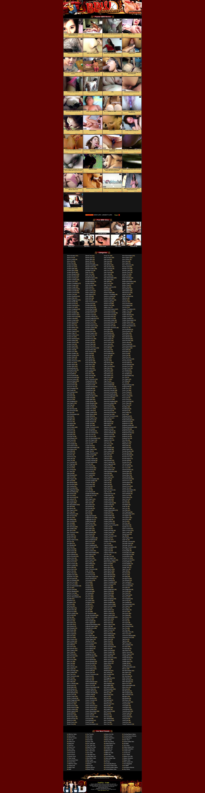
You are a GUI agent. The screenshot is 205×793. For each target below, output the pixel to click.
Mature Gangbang (108, 598)
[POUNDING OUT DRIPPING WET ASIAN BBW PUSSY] (112, 148)
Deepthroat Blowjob (90, 493)
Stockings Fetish (126, 543)
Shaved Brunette (126, 478)
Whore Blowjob (126, 681)
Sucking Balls (125, 550)
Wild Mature (125, 700)
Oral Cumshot (126, 303)
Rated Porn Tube (91, 747)
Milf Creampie (107, 674)
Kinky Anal (106, 445)
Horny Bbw (107, 331)
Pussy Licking (126, 395)
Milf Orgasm (107, 691)
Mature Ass (107, 565)
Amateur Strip (70, 349)
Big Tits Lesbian (71, 613)
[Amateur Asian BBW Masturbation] (73, 148)
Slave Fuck (125, 499)
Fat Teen (87, 611)
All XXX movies (102, 233)
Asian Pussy (70, 456)
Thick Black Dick (126, 632)
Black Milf (69, 644)
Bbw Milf (69, 506)
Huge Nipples (107, 375)
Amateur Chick (71, 281)
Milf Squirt (106, 702)
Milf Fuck (106, 681)
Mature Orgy (107, 626)
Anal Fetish (70, 395)
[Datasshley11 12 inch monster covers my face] (73, 71)
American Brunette (72, 377)
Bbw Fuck (69, 495)
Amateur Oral (70, 329)
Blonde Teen (88, 261)
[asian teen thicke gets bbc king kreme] (112, 71)
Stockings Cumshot (127, 541)
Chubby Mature (89, 414)
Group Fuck (88, 722)
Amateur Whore (71, 364)
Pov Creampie (126, 372)
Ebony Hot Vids (109, 734)
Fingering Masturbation (91, 624)
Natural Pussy (126, 292)
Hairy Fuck (107, 270)
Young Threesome (127, 724)
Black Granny (70, 639)
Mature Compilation (109, 582)
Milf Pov (106, 696)
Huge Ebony (107, 370)
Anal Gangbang (71, 401)
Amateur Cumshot (72, 292)
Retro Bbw (125, 440)
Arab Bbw (69, 419)
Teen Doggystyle (126, 589)
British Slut (88, 300)
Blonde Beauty (71, 689)
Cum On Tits (88, 471)
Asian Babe (70, 432)
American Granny (71, 379)
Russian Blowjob (126, 455)
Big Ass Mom (70, 569)
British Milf (88, 296)
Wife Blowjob (125, 691)
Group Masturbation (90, 724)
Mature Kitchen (108, 609)
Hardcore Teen (108, 305)
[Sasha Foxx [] (112, 129)
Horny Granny (107, 342)
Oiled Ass (124, 298)
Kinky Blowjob (107, 447)
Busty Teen (88, 377)
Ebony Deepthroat (90, 539)
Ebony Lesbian (89, 550)
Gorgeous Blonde (90, 691)
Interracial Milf (107, 405)
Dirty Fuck (88, 510)
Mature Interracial (108, 606)
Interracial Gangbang (109, 401)
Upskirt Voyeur (126, 652)
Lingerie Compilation (109, 547)
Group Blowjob (89, 720)
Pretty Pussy (125, 388)
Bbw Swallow (70, 528)
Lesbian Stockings (108, 530)
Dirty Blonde (88, 506)
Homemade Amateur (109, 309)
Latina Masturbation (109, 471)
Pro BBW (126, 765)
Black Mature (70, 643)
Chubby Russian (89, 419)
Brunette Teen (89, 346)
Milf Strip (106, 705)
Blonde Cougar (71, 696)
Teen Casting (125, 582)
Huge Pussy (107, 377)
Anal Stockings (71, 408)
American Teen (71, 386)
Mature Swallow (108, 652)
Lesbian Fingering (108, 502)
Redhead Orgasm (127, 431)
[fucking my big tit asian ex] (73, 90)
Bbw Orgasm (70, 510)
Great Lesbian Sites (129, 741)
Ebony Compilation (90, 538)
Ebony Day (90, 765)
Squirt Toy (124, 539)
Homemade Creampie (109, 313)
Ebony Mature (89, 554)
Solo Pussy (125, 519)
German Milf (88, 670)
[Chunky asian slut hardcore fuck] (92, 71)
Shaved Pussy (126, 486)
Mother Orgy (125, 285)
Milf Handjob (107, 685)
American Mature (71, 381)
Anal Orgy (69, 405)
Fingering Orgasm (90, 626)
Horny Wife (107, 357)
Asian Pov (69, 455)
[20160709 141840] (92, 168)
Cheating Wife (89, 394)
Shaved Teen (125, 488)
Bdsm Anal (70, 534)
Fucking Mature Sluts (110, 769)
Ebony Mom (88, 558)
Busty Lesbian (89, 370)
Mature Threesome (109, 657)
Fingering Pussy (89, 628)
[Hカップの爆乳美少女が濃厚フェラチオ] (112, 110)
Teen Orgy (125, 608)
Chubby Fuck (88, 408)
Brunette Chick (89, 313)
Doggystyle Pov (89, 519)
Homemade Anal (108, 311)
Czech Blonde (89, 491)
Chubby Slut (88, 423)
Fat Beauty (88, 587)
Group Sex (107, 255)
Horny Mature (107, 346)
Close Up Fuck (89, 436)
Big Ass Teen (70, 573)
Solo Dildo (125, 510)
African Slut (70, 261)
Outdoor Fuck (125, 316)
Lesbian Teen (107, 534)
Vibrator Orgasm (126, 654)
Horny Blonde (107, 333)
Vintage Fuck (125, 659)
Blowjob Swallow (89, 268)
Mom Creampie (108, 720)
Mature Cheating (108, 580)
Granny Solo (88, 715)
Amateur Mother (71, 327)
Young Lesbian (126, 716)
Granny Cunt (88, 702)
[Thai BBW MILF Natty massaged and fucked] (92, 33)
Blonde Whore (89, 263)
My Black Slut (109, 747)
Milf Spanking (107, 700)
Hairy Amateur (107, 257)
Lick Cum (106, 543)
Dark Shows (87, 233)
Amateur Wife (70, 366)
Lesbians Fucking (108, 541)
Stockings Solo (126, 545)
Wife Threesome (126, 694)
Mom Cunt (106, 722)
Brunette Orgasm (89, 333)
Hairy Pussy (107, 283)
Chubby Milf (88, 416)
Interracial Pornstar (109, 412)
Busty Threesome (90, 379)
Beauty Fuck (70, 538)
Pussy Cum (125, 390)
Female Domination (90, 615)
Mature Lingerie (108, 615)
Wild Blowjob (125, 698)
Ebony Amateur (89, 525)
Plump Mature (126, 348)
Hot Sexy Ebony (109, 741)
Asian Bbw (70, 434)
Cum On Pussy (89, 469)
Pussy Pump (125, 399)
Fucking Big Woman (110, 763)
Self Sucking (125, 464)
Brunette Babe (89, 305)
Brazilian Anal (88, 279)
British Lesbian (89, 292)
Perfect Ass (125, 327)
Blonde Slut (70, 724)
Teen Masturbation (127, 604)
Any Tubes (89, 736)
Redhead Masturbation (128, 427)
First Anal (87, 630)
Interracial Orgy (108, 410)
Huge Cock (107, 364)
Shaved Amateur (126, 469)
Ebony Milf (88, 556)
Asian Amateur (71, 427)
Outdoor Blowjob (126, 314)
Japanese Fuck (108, 434)
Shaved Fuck (125, 480)
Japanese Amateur (109, 427)
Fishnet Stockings (90, 637)
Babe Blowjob (70, 475)
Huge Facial (107, 372)
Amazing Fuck (71, 372)
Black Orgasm (71, 650)
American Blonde (71, 375)
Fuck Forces (71, 752)
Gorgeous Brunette (90, 692)
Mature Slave (107, 639)
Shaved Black (126, 475)
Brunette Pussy (89, 338)
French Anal (88, 644)
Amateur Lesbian (71, 320)
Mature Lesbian (108, 613)
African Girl (70, 257)
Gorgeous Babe (89, 689)
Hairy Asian (107, 261)
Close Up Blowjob (90, 431)
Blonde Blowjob (71, 692)
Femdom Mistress (90, 617)
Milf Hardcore (107, 687)
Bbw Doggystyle (71, 490)
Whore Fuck (125, 683)
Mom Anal (106, 716)
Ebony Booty (88, 534)
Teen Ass (124, 574)
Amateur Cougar (71, 285)
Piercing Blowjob (126, 329)
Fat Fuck (87, 597)
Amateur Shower (71, 342)
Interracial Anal (108, 383)
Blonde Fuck (70, 703)
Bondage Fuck (89, 270)
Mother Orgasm (126, 283)
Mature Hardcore (108, 604)
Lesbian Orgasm (108, 517)
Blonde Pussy (70, 722)
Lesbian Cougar (108, 497)
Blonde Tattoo (88, 259)
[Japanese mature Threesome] (92, 187)
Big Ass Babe (70, 552)
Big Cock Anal (70, 578)
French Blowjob (89, 646)
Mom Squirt (125, 263)
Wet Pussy (125, 674)
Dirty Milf (87, 512)
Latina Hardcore (108, 467)
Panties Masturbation (127, 325)
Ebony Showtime (109, 738)
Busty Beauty (88, 359)
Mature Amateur (108, 561)
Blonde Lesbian (71, 709)
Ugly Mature (125, 650)
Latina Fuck (107, 466)
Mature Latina (107, 611)
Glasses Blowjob (89, 683)
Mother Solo (125, 287)
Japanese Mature (108, 436)
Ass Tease (70, 471)
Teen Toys (125, 630)
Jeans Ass (106, 442)
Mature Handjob (108, 602)
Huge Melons (107, 373)
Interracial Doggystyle (109, 395)
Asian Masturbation (72, 447)
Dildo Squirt (88, 502)
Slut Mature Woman (129, 767)
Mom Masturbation (127, 255)
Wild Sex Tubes (71, 233)
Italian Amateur (108, 418)
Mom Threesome (126, 265)
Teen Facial (125, 591)
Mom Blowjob (107, 718)
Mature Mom (107, 619)
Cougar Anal (88, 445)
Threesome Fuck (126, 637)
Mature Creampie (108, 584)
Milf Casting (107, 672)
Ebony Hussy (108, 736)
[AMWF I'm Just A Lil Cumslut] (73, 129)
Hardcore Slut (107, 303)
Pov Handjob (125, 373)
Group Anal (88, 718)
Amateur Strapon (71, 348)
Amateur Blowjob (71, 274)
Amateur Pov (70, 336)
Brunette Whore (89, 349)
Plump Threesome (127, 359)
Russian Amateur (126, 451)
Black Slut (69, 663)
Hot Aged (126, 743)
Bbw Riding (70, 519)
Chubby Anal (88, 397)
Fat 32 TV (107, 760)
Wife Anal (124, 689)
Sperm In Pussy (126, 530)
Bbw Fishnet (70, 493)
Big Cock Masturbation (73, 585)
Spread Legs (125, 534)
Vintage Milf (125, 663)
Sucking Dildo (125, 561)
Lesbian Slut (107, 526)
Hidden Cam (107, 307)
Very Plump (127, 769)
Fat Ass (87, 584)
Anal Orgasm (70, 403)
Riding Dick (125, 443)
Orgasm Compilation (127, 309)
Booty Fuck (88, 274)
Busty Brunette (89, 362)
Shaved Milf (125, 484)
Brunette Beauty (89, 307)
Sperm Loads (125, 532)
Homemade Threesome (110, 327)
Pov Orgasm (125, 379)
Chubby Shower (89, 421)
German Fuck (89, 665)
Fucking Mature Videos (130, 734)
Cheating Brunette (90, 383)
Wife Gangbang (126, 692)
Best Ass (69, 541)
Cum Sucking (89, 473)
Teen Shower (125, 617)
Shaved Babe (125, 471)
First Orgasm (88, 635)
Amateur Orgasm (71, 331)
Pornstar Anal (125, 360)
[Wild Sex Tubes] (131, 33)
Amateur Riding (71, 340)
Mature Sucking (108, 650)
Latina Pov (106, 480)
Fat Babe (87, 585)
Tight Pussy (125, 643)
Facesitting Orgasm (90, 576)
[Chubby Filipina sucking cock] (131, 129)
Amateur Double (71, 301)
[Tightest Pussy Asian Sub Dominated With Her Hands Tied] (73, 187)
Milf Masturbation (108, 689)
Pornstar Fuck (126, 366)
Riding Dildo (125, 445)
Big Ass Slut (70, 571)
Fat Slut (87, 609)
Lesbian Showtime (128, 749)
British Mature (89, 294)
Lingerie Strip (107, 550)
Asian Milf (69, 451)
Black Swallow (71, 672)
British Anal (88, 287)
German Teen (89, 672)
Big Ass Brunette (71, 556)
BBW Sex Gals (109, 752)
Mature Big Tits (108, 571)
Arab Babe (70, 418)
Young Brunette (126, 711)
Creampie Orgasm (90, 458)
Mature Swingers (108, 654)
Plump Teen (125, 357)
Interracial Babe (108, 384)
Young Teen (125, 722)
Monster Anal (125, 266)
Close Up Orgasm (90, 440)
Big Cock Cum (71, 582)
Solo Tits (124, 521)
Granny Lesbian (89, 709)
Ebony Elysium (91, 767)
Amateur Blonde (71, 272)
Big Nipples (70, 602)
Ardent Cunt (133, 233)
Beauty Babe (70, 536)
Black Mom (70, 646)
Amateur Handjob (71, 313)
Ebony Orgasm (89, 560)
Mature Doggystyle (109, 589)
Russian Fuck (126, 456)
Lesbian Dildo (107, 499)
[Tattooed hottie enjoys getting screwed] (112, 52)
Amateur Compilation (72, 283)
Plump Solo (125, 355)
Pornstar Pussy (126, 368)
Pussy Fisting (125, 392)
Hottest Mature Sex (129, 747)
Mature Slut (107, 641)
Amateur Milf (70, 324)
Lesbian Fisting (108, 504)
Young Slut (125, 718)
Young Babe (125, 705)
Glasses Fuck (89, 685)
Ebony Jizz (88, 549)
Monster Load (125, 270)
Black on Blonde (71, 683)
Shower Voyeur (126, 491)
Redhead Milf (125, 429)
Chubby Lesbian (89, 412)
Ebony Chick (88, 536)
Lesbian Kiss (107, 506)
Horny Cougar (107, 338)
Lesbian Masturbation (109, 510)
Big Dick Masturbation (73, 597)
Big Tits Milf (70, 615)
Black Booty (70, 630)
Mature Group (107, 600)
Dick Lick (87, 497)
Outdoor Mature (126, 322)
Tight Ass (124, 641)
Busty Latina (88, 368)
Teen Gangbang (126, 598)
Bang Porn (71, 246)
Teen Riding (125, 615)
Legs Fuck (106, 491)
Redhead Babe (126, 418)
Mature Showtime (128, 758)
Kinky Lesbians (108, 451)
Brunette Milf (88, 329)
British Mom (88, 298)
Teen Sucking (125, 624)
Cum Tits (87, 477)
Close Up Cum (89, 434)
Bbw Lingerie (70, 502)
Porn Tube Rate (91, 743)
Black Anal (70, 619)
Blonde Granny (71, 705)
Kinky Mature (107, 453)
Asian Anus (70, 431)
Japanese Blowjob (108, 432)
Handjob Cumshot (108, 287)
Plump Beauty (126, 335)
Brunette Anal (88, 303)
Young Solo (125, 720)
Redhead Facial (126, 421)
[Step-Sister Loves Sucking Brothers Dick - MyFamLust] (92, 148)
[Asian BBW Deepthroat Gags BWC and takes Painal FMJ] (131, 71)
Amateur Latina (71, 318)
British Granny (89, 290)
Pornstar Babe (126, 362)
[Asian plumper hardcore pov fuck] (131, 90)
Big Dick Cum (70, 593)
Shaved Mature (126, 482)
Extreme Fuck (89, 574)
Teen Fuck (125, 597)
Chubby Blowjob (89, 403)
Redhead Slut (125, 434)
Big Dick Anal (70, 589)
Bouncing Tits (88, 276)
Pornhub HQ (133, 246)
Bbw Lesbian (70, 501)
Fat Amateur (88, 580)
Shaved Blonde (126, 477)
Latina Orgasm (108, 477)
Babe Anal (69, 473)
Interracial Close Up (109, 388)
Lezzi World (127, 754)
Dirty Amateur (89, 504)
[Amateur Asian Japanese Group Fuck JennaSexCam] (131, 110)
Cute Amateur (89, 484)
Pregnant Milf (125, 386)
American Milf (70, 383)
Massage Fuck (108, 556)
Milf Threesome (108, 711)
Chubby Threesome (90, 427)
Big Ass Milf (70, 567)
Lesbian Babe (107, 495)
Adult (69, 769)
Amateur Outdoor (71, 335)
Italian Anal (106, 419)
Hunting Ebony (109, 745)
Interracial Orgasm (109, 408)
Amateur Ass (70, 266)
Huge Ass (106, 360)
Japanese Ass (107, 429)
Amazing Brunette (71, 370)
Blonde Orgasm (71, 716)
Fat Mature (88, 602)
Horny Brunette (108, 335)
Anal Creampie (71, 392)
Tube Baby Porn (91, 754)
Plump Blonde (126, 336)
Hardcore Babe (108, 292)
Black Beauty (70, 626)
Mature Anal (107, 563)
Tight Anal (124, 639)
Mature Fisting (107, 595)
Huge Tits (106, 379)
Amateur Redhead (72, 338)
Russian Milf (125, 460)
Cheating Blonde (89, 381)
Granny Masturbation (90, 711)
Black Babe (70, 622)
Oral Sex (124, 307)
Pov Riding (125, 381)
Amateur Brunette (71, 276)
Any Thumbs (90, 734)
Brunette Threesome (90, 348)
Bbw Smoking (70, 521)
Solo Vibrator (125, 525)
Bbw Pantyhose (71, 514)
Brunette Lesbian (89, 327)
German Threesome (90, 674)
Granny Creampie (90, 700)
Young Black (125, 707)
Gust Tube (89, 738)
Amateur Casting (71, 277)
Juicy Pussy (107, 443)
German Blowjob (89, 661)
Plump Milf (125, 349)
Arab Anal (69, 416)
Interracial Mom (108, 407)
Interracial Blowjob (108, 386)
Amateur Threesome (72, 360)
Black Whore (70, 680)
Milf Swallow (107, 709)
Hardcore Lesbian (108, 296)
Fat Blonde (88, 589)
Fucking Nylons (128, 738)
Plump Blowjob (126, 338)
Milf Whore (106, 715)
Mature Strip (107, 648)
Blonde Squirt (88, 257)
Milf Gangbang (107, 683)
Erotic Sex (88, 571)
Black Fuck (70, 637)
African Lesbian (71, 259)
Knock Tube (90, 741)
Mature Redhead (108, 633)
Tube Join (118, 233)
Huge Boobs (107, 362)
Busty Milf (88, 372)
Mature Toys (107, 659)
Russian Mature (126, 458)
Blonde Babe (70, 687)
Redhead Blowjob (126, 419)
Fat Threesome (89, 613)
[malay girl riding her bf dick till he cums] (131, 148)
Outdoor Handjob (126, 318)
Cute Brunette (89, 486)
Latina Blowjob (107, 460)
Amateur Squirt (71, 346)
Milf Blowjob (107, 670)
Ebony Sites (108, 739)
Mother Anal (125, 276)
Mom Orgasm (126, 257)
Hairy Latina (107, 274)
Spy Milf (124, 536)
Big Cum (69, 587)
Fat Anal (87, 582)
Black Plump (70, 654)
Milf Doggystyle (108, 678)
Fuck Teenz (127, 739)
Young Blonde (125, 709)
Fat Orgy (87, 608)
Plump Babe (125, 333)
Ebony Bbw (88, 530)
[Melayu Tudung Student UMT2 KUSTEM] (131, 168)
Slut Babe (124, 501)
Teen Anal (124, 573)
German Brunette (89, 663)
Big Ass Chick (70, 558)
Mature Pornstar (108, 630)
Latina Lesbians (108, 469)
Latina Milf (106, 473)
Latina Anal (107, 456)
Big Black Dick (71, 574)
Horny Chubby (107, 336)
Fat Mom (87, 606)
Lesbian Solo (107, 528)
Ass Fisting (70, 466)
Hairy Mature (107, 279)
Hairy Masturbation (109, 277)
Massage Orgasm (108, 558)
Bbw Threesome (71, 532)
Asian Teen (70, 458)
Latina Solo (107, 484)
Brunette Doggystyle (90, 318)
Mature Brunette (108, 576)
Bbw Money (70, 508)
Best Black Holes (91, 758)
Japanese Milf (107, 438)
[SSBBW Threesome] (73, 206)
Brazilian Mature (89, 281)
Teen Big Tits (125, 578)
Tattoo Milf (125, 571)
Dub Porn (86, 246)
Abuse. (108, 790)
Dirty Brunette (89, 508)
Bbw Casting (70, 486)
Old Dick (124, 300)
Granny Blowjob (89, 698)
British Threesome (90, 301)
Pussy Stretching (126, 401)
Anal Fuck (69, 399)
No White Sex (109, 749)
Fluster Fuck (102, 246)
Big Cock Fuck (71, 584)
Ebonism (89, 763)
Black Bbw (70, 624)
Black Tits (69, 678)
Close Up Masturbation (91, 438)
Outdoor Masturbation (128, 320)
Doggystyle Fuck (89, 517)
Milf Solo (106, 698)
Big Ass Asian (70, 550)
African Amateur (71, 255)
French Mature (89, 648)
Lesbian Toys (107, 539)
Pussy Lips (125, 397)
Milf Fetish (106, 680)
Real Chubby (125, 412)
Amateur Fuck (70, 307)
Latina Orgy (107, 478)
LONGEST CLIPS (107, 215)
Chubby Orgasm (89, 418)
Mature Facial (107, 591)
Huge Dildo (107, 368)
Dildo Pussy (88, 501)
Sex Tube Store (91, 750)
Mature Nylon (107, 622)
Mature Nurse (107, 620)
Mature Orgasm (108, 624)
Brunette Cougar (89, 314)
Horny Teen (107, 355)
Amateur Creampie (72, 289)
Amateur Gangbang (72, 309)
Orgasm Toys (125, 311)
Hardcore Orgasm (108, 300)
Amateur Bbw (70, 270)
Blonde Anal (70, 685)
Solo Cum (124, 508)
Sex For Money (126, 466)
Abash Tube (71, 767)
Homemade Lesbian (109, 320)
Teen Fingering (126, 595)
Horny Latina (107, 344)
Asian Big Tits (70, 436)
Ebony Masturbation (90, 552)
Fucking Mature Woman (130, 736)
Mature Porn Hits (128, 756)
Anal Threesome (71, 410)
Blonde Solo (88, 255)
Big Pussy (69, 606)
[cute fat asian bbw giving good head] (112, 33)
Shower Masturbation (127, 490)
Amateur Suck (71, 351)
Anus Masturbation (72, 414)
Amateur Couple (71, 287)
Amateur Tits (70, 362)
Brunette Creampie (90, 316)
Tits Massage (125, 648)
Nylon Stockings (126, 296)
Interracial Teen (108, 414)
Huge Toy (106, 381)
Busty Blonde (88, 360)
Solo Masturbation (127, 514)
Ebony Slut (88, 565)
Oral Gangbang (126, 305)
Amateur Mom (71, 325)
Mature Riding (107, 635)
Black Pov (69, 657)
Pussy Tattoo (125, 403)
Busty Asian (88, 355)
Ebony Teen (88, 567)
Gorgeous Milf (89, 694)
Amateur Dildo (70, 298)
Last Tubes (118, 246)
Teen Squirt (125, 622)
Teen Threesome (126, 626)
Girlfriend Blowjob (90, 681)
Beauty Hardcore (71, 539)
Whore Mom (125, 687)
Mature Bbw (107, 567)
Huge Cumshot (108, 366)
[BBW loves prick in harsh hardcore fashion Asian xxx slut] (131, 187)
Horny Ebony (107, 340)
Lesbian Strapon (108, 532)
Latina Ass (106, 458)
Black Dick (70, 635)
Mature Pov (107, 632)
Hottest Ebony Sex (110, 743)
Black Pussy (70, 659)
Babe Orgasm (70, 478)
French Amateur (89, 643)
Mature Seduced (108, 637)
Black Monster (71, 648)
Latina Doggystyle (108, 464)
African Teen (70, 263)
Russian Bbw (125, 453)
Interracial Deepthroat (109, 394)
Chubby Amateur (89, 395)
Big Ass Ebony (71, 560)
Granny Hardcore (90, 705)
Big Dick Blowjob (71, 591)
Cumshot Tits (88, 482)
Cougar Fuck (88, 447)
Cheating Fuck (89, 384)
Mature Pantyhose (108, 628)
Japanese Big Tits (108, 431)
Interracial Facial (108, 397)
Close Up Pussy (89, 442)
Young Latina (125, 715)
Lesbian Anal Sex (108, 493)
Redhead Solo (126, 436)
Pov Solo (124, 383)
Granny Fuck (88, 703)
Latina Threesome (108, 490)
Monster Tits (125, 274)
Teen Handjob (125, 602)
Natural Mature (126, 290)
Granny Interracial (90, 707)
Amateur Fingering (72, 305)
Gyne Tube (90, 739)
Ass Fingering (70, 464)
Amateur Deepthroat (72, 296)
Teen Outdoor (125, 609)
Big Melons (70, 600)
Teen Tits (124, 628)
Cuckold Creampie (90, 460)
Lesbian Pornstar (108, 523)
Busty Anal (88, 353)
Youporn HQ (71, 765)
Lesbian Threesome (109, 536)
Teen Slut (124, 619)
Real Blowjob (125, 408)
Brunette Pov (88, 336)
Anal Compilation (71, 388)
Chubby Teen (88, 425)
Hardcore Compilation (109, 294)
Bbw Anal (69, 480)
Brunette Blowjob (89, 311)
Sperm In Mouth (126, 528)
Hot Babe (106, 359)
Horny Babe (107, 329)
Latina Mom (107, 475)
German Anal (88, 657)
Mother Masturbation (127, 281)
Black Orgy (70, 652)
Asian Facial (70, 440)
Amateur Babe (71, 268)
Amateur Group (71, 311)
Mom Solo (125, 261)
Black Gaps (90, 760)
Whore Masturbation (127, 685)
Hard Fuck (106, 290)
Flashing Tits (88, 641)
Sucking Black (126, 556)
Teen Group (125, 600)
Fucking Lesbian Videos (111, 767)
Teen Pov (124, 611)
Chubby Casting (89, 405)
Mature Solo (107, 643)
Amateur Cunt (70, 294)
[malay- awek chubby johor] (92, 52)
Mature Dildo (107, 587)
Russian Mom (126, 462)
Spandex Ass (125, 526)
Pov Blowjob (125, 370)
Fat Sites (107, 762)
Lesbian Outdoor (108, 521)
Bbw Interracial (71, 497)
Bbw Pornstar (70, 515)
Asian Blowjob (70, 438)
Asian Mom (70, 453)
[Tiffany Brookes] (92, 129)
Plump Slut (125, 353)
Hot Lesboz (127, 745)
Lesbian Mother (108, 515)
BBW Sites (108, 754)
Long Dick (106, 554)
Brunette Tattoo (89, 344)
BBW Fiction (108, 750)
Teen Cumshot (126, 585)
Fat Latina (88, 598)
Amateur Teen (70, 359)
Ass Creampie (71, 462)
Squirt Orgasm (126, 538)
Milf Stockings (107, 703)
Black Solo (70, 665)
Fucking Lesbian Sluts (111, 765)
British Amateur (89, 285)
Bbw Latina (70, 499)
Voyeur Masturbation (127, 667)
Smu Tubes (90, 752)
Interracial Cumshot (109, 392)
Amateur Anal (70, 265)
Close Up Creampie (90, 432)
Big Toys (69, 617)
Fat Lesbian (88, 600)
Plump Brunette (126, 340)
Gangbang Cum (89, 654)
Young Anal (125, 703)
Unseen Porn (71, 762)
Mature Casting (108, 578)
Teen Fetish (125, 593)
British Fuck (88, 289)
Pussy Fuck (125, 394)
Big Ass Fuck (70, 561)
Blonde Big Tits (71, 691)
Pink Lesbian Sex (128, 762)
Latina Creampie (108, 462)
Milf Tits (106, 713)
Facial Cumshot (89, 578)
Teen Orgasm (125, 606)
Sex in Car (125, 467)
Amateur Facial (71, 303)
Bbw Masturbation (71, 504)
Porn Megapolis (128, 763)
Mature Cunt (107, 585)
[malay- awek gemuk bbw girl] (92, 110)
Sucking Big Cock (127, 552)
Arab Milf (69, 425)
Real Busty (125, 410)
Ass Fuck (69, 467)
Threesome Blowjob (127, 635)
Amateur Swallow (71, 353)
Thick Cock (125, 633)
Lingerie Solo (107, 549)
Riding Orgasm (126, 449)
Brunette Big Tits (89, 309)
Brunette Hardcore (90, 325)
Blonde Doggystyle (72, 700)
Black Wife (70, 681)
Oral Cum (124, 301)
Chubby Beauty (89, 401)
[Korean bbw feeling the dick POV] (73, 110)
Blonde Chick (70, 694)
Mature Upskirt (108, 661)
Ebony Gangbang (90, 545)
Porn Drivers (71, 754)
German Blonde (89, 659)
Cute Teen (88, 490)
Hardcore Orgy (108, 301)
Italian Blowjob (107, 421)
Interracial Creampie (109, 390)
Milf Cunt (106, 676)
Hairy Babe (107, 263)
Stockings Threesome (128, 547)
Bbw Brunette (70, 484)
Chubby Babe (89, 399)
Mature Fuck (107, 597)
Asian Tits (69, 460)
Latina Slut (106, 482)
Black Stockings (71, 670)
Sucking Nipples (126, 563)
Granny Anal (88, 696)
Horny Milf (106, 348)
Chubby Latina (89, 410)
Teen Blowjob (125, 580)
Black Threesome (71, 676)
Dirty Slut (87, 514)
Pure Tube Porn (91, 745)
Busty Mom (88, 373)
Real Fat (124, 414)
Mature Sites (127, 760)
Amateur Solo (70, 344)
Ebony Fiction (90, 769)
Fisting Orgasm (89, 639)
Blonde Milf (70, 713)
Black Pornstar (71, 656)
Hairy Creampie (108, 268)
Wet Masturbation (126, 670)
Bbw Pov (69, 517)
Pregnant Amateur (127, 384)
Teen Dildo (125, 587)
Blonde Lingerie (71, 711)
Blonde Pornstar (71, 718)
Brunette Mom (89, 331)
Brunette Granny (89, 324)
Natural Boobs (126, 289)
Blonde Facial (70, 702)
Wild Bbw (124, 696)
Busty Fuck (88, 366)
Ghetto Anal (88, 676)
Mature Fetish (107, 593)
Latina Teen (107, 488)
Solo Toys (124, 523)
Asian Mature (70, 449)
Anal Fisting (70, 397)
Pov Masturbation (126, 375)
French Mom (88, 652)
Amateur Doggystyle (72, 300)
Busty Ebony (88, 364)
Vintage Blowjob (126, 657)
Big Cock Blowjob (71, 580)
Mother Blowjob (126, 277)
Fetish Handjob (89, 620)
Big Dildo (69, 598)
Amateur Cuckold (71, 290)
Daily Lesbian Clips (110, 758)
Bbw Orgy (69, 512)
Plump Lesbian (126, 344)
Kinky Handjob (107, 449)
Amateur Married (71, 322)
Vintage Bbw (125, 656)
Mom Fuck (107, 724)
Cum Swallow (89, 475)
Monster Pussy (126, 272)
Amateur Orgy (70, 333)
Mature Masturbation (109, 617)
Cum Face (88, 464)
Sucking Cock (126, 558)
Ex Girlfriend (88, 573)
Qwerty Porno (72, 756)
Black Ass (69, 620)
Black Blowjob (70, 628)
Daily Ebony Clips (91, 762)
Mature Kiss (107, 608)
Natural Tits (125, 294)
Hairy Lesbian (107, 276)
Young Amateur (126, 702)
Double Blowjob (89, 521)
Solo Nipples (125, 515)
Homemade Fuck (108, 318)
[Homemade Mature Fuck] (73, 52)
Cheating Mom (89, 390)
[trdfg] (112, 90)
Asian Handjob (71, 443)
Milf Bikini (106, 668)
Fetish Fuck (88, 619)
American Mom (71, 384)
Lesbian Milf (107, 512)
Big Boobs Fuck (71, 576)
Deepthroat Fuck (89, 495)
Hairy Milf (106, 281)
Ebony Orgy (88, 561)
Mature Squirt (107, 644)
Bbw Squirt (70, 525)
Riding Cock (125, 442)
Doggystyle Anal (89, 515)
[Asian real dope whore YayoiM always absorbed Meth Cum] (73, 33)
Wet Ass (124, 668)
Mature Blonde (107, 573)
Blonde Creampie (71, 698)
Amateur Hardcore (72, 314)
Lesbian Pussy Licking (110, 525)
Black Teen (70, 674)
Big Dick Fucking (71, 595)
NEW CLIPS (97, 215)
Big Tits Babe (70, 608)
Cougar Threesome (90, 453)
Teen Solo (124, 620)
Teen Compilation (126, 584)
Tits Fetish (125, 646)
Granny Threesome (90, 716)
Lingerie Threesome (109, 552)
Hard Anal (106, 289)
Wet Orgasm (125, 672)
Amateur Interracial (72, 316)
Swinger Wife (125, 567)
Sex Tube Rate (91, 749)
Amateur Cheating (71, 279)
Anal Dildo (69, 394)
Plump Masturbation (127, 346)
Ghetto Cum (88, 678)
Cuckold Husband (90, 462)
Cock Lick (88, 443)
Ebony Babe (88, 528)
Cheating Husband (90, 386)
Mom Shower (125, 259)
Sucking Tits (125, 565)
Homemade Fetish (109, 316)
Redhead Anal (126, 416)
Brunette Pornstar (90, 335)
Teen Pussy (125, 613)
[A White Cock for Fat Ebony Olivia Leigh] (112, 187)
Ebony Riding (88, 563)
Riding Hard (125, 447)
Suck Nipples (125, 549)
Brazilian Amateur (90, 277)
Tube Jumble (71, 758)
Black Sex (69, 661)
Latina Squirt (107, 486)
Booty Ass (88, 272)
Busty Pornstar (89, 375)
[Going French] (131, 52)
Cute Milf (87, 488)
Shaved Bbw (125, 473)
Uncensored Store (73, 760)
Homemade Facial (108, 314)
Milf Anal (106, 665)
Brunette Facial (89, 320)
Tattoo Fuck (125, 569)
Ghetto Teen (88, 680)
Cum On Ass (88, 466)
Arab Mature (70, 423)
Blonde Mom (70, 715)
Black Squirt (70, 668)
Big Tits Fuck (70, 611)
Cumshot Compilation (91, 478)
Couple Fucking (89, 455)
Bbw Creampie (71, 488)
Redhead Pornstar (127, 432)
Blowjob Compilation (90, 265)
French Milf (88, 650)
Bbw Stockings (71, 526)
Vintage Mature (126, 661)
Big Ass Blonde (71, 554)
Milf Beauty (107, 667)
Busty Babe (88, 357)
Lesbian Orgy (107, 519)
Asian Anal (70, 429)
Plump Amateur (126, 331)
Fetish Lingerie (89, 622)
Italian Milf (106, 425)
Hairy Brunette (107, 266)
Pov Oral (124, 377)
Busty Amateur (89, 351)
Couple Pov (88, 456)
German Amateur (89, 656)
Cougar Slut (88, 451)
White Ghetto (125, 678)
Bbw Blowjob (70, 482)
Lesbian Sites (127, 750)
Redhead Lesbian (126, 425)
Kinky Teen (107, 455)
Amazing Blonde (71, 368)
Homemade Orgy (108, 324)
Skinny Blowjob (126, 493)
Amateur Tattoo (71, 357)
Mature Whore (107, 663)
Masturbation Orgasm (109, 560)
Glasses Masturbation (91, 687)
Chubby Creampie (90, 407)
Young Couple (126, 713)
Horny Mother (107, 351)
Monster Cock (126, 268)
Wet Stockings (126, 676)
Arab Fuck (69, 421)
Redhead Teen (126, 438)
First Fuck (88, 633)
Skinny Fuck (125, 495)
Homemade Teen (108, 325)
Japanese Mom (108, 440)
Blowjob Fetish (89, 266)
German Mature (89, 668)
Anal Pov (69, 407)
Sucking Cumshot (127, 560)
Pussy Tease (125, 405)
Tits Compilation (126, 644)
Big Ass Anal (70, 549)
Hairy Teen (106, 285)
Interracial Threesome (109, 416)
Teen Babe (125, 576)
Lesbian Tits (107, 538)
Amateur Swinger (71, 355)
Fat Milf (87, 604)
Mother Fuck (125, 279)
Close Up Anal (89, 429)
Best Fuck (69, 547)
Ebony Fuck (88, 543)
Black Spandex (71, 667)
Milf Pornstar (107, 694)
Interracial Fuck (108, 399)
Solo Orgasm (125, 517)
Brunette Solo (88, 342)
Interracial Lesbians (109, 403)
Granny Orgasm (89, 713)
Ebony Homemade (90, 547)
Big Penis (69, 604)
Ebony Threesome (90, 569)
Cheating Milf (88, 388)
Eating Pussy (88, 523)
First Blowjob (88, 632)
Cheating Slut (88, 392)
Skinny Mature (126, 497)
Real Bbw (124, 407)
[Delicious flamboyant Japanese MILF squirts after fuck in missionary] (112, 168)
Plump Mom (125, 351)
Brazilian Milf (88, 283)
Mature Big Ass (108, 569)
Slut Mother (125, 504)
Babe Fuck (70, 477)
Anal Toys (69, 412)
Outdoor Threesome (127, 324)
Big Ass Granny (71, 563)
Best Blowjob (70, 545)
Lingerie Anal (107, 545)
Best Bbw (69, 543)
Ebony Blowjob (89, 532)
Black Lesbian (70, 641)
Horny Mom (107, 349)
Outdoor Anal (125, 313)
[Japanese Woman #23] (92, 90)
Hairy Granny (107, 272)
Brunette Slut (88, 340)
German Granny (89, 667)
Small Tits (124, 506)
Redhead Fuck (126, 423)
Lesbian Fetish (107, 501)
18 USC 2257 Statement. (102, 790)
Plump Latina (125, 342)
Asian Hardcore (71, 445)
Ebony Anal (88, 526)
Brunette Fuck (89, 322)
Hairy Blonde (107, 265)
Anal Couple (70, 390)
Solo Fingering (126, 512)
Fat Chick (87, 595)
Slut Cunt (124, 502)
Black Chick (70, 632)
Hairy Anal (106, 259)
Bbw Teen (69, 530)
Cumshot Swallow (90, 480)
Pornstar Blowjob (126, 364)
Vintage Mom (125, 665)
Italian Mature (107, 423)
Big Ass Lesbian (71, 565)
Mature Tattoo (107, 656)
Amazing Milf (70, 373)
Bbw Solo (69, 523)
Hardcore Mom (108, 298)
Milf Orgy (106, 692)
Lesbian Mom (107, 514)
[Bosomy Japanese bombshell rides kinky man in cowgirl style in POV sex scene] (73, 168)
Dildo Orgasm (89, 499)
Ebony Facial (88, 541)
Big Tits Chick (70, 609)
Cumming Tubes (109, 756)
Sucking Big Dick (126, 554)
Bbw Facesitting (71, 491)
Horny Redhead (108, 353)
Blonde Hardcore (71, 707)
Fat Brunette (88, 591)
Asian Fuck (70, 442)
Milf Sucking (107, 707)
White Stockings (126, 680)
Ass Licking (70, 469)
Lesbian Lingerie (108, 508)
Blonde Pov (70, 720)
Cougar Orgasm (89, 449)
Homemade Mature (109, 322)
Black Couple (70, 633)
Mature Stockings (108, 646)
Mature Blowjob (108, 574)
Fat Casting (88, 593)
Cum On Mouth (89, 467)
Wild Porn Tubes (72, 763)
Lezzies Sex (127, 752)
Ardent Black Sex (91, 756)
